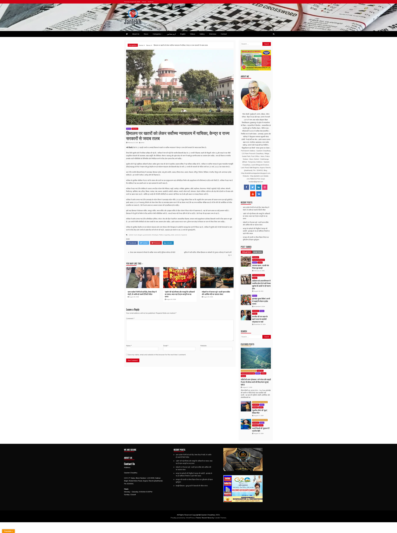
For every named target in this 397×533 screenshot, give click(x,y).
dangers (140, 235)
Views (260, 262)
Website (203, 346)
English (182, 34)
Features (150, 1)
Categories (157, 34)
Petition (161, 235)
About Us (135, 34)
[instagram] (264, 187)
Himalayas (155, 235)
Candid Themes (220, 518)
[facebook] (246, 187)
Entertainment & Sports (249, 370)
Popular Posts (246, 252)
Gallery (202, 34)
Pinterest (156, 243)
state (172, 235)
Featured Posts (247, 344)
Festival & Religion (258, 260)
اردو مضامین (171, 34)
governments (147, 235)
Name (129, 346)
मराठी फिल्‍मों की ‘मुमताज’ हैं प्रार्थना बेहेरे (260, 429)
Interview (212, 34)
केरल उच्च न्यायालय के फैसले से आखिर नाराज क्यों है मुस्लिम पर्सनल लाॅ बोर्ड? (153, 252)
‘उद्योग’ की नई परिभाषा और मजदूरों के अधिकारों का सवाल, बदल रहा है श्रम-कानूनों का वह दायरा (180, 294)
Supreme (184, 235)
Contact (224, 34)
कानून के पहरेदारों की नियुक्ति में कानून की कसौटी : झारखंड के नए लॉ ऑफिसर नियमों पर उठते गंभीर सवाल (256, 230)
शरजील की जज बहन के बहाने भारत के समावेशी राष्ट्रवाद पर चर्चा (260, 319)
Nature (144, 1)
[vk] (258, 193)
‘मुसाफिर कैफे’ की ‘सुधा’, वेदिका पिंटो (259, 411)
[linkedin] (258, 187)
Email (165, 346)
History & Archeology (248, 373)
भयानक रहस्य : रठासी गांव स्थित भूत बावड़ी (260, 266)
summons (178, 235)
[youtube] (252, 193)
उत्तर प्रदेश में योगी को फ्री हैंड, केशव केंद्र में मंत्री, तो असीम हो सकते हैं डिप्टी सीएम (142, 292)
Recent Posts (257, 252)
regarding (167, 235)
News (146, 34)
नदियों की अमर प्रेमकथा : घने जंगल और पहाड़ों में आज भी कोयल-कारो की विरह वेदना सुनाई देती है (256, 382)
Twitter (145, 243)
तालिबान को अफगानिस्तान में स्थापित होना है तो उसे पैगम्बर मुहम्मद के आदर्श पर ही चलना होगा (261, 284)
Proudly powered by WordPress (183, 518)
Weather (135, 128)
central (131, 235)
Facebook (132, 243)
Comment (130, 318)
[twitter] (252, 187)
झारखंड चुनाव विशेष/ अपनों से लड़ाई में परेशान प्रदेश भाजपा (261, 301)
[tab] (246, 252)
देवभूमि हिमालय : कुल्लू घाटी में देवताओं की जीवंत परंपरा (192, 486)
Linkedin (169, 243)
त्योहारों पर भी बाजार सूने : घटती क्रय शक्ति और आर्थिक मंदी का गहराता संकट (216, 292)
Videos (192, 34)
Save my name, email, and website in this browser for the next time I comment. (157, 355)
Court (135, 235)
